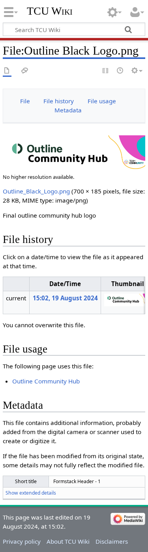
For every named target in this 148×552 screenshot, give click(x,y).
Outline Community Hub (46, 381)
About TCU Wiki (68, 541)
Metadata (68, 110)
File (25, 101)
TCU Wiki (50, 11)
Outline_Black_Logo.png (36, 191)
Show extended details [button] (31, 492)
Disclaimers (112, 541)
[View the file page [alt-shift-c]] (7, 71)
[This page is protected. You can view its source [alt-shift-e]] (105, 71)
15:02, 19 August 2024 (65, 298)
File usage (102, 101)
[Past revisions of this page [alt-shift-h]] (120, 71)
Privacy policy (22, 541)
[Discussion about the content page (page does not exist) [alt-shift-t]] (25, 71)
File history (58, 101)
